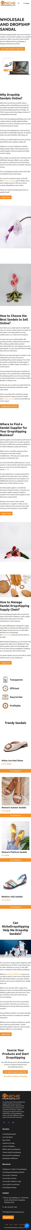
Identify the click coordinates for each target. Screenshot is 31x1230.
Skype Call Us (8, 1217)
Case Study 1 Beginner (9, 1175)
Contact (16, 1224)
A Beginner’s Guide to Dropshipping (14, 1169)
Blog (11, 1224)
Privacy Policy (22, 1224)
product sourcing (8, 399)
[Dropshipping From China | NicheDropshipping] (8, 3)
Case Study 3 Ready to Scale (11, 1181)
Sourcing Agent (7, 1137)
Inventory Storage (8, 1143)
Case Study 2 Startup (9, 1178)
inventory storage (9, 181)
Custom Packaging (8, 1146)
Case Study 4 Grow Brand (10, 1184)
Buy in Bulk (6, 1140)
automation (7, 635)
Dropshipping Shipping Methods (13, 1172)
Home (6, 1224)
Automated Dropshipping (11, 1155)
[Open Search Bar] (18, 3)
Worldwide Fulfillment (10, 1158)
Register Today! (6, 513)
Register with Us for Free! (9, 406)
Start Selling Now (15, 771)
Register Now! (6, 197)
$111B (6, 469)
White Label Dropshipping (11, 1149)
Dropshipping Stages (9, 1187)
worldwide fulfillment (13, 974)
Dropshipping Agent (9, 1134)
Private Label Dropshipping (11, 1152)
